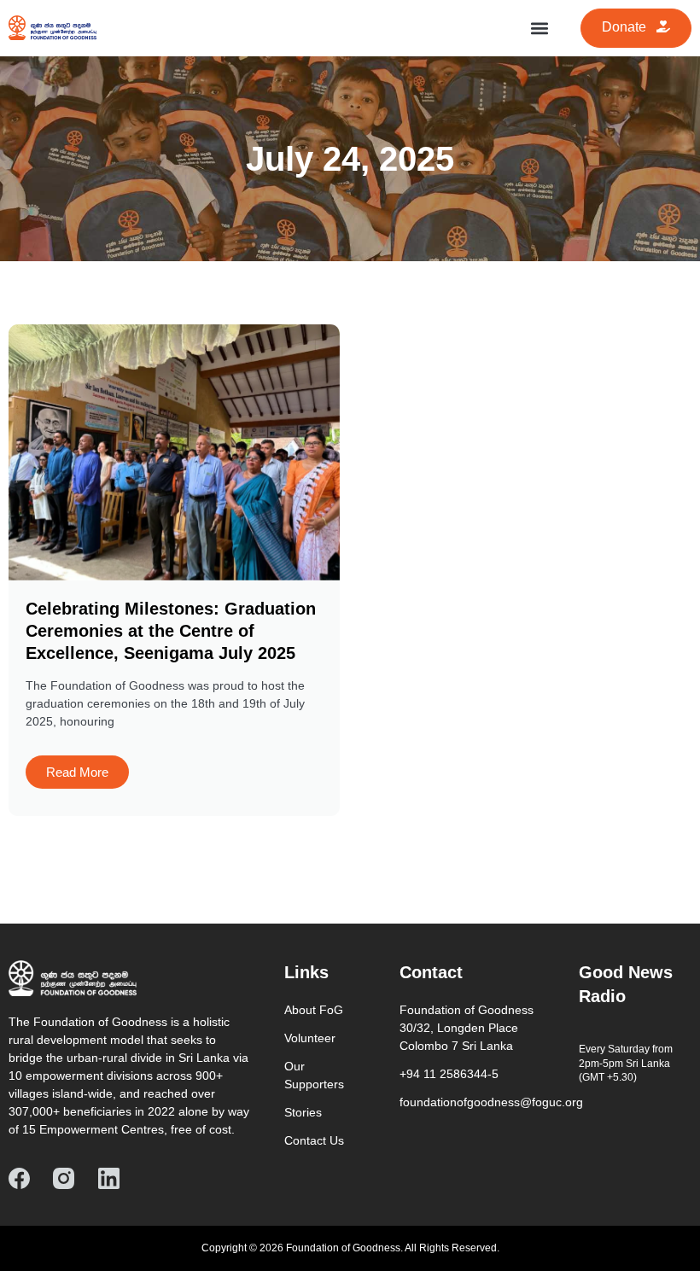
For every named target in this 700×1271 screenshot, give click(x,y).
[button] (539, 28)
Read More (77, 772)
